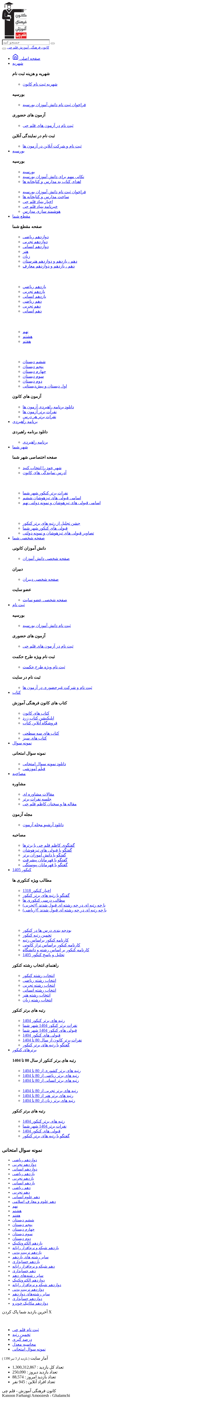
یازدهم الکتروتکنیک (27, 1243)
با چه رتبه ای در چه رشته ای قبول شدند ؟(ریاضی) (65, 910)
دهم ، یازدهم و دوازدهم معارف (49, 266)
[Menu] (4, 48)
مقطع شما (21, 216)
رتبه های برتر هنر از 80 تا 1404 (48, 1095)
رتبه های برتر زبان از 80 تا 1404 (49, 1100)
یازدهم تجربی (34, 291)
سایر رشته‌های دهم (27, 1276)
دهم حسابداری (24, 1271)
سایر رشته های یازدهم (30, 1257)
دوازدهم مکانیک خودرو (30, 1303)
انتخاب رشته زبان (37, 1000)
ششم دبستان (34, 361)
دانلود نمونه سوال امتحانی (44, 764)
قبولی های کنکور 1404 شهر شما (50, 1030)
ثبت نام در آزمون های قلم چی (48, 125)
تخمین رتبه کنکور (37, 935)
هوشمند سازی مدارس (41, 211)
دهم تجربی (32, 306)
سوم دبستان (33, 376)
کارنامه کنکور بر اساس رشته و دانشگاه (56, 950)
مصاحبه (19, 773)
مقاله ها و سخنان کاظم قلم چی (50, 804)
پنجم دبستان (33, 366)
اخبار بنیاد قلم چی (38, 201)
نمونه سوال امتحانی (29, 1349)
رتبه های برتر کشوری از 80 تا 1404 (52, 1070)
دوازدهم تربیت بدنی (28, 1289)
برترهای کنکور (24, 1050)
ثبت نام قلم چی (25, 1329)
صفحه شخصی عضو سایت (45, 600)
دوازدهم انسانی (36, 246)
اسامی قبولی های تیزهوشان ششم (52, 498)
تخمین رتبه (21, 1334)
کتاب (16, 692)
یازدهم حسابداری (26, 1262)
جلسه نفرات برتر (37, 799)
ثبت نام (18, 605)
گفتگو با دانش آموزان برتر (44, 855)
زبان (26, 256)
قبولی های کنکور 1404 (41, 1035)
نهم (25, 331)
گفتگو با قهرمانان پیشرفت (45, 860)
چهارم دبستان (34, 371)
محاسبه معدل (24, 1344)
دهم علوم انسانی (26, 1197)
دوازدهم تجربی (35, 241)
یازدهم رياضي (34, 286)
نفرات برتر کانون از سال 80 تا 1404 (52, 1040)
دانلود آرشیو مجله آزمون (43, 825)
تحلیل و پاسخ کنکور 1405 (43, 955)
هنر (25, 251)
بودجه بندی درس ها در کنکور (47, 930)
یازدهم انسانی (34, 296)
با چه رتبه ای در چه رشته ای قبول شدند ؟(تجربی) (64, 905)
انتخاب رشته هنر (36, 995)
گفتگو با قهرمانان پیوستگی (45, 865)
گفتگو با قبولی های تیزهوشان (47, 850)
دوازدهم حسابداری (27, 1299)
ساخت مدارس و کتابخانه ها (46, 197)
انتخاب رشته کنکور (39, 975)
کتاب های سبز (35, 738)
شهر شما (20, 447)
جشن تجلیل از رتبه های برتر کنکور (51, 523)
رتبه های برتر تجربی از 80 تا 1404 (50, 1091)
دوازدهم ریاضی (36, 237)
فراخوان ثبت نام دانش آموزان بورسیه (54, 105)
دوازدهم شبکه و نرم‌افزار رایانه (36, 1285)
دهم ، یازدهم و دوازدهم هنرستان (50, 261)
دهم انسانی (32, 311)
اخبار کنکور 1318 (37, 890)
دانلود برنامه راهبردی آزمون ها (48, 407)
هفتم (27, 341)
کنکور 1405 (21, 870)
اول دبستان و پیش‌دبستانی (45, 386)
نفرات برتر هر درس (39, 416)
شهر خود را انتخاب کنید (42, 468)
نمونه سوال (22, 743)
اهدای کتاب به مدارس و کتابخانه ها (52, 181)
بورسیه (18, 151)
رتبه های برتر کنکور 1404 (44, 1020)
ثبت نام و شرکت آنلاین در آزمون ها (52, 146)
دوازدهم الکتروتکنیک (28, 1280)
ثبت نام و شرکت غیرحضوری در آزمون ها (57, 687)
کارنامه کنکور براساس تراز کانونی (51, 945)
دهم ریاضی (32, 301)
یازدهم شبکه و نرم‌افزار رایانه (35, 1248)
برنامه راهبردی (25, 421)
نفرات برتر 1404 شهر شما (44, 1126)
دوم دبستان (32, 381)
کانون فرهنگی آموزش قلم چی (28, 47)
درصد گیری (22, 1339)
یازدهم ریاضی (23, 1174)
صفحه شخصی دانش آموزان (46, 558)
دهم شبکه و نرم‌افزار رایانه (33, 1266)
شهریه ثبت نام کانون (40, 84)
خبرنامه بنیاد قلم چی (40, 206)
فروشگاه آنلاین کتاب (40, 723)
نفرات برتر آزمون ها (40, 412)
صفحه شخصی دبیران (41, 579)
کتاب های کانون (36, 713)
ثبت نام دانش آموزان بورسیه (47, 625)
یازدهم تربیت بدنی (27, 1252)
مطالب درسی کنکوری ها (44, 900)
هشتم (27, 336)
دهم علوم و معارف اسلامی (34, 1202)
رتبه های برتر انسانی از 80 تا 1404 (51, 1080)
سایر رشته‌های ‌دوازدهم (31, 1294)
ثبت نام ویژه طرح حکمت (44, 667)
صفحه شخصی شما (28, 538)
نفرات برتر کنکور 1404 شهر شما (50, 1025)
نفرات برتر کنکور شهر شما (45, 493)
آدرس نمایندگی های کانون (44, 473)
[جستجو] (53, 43)
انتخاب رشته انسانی (39, 990)
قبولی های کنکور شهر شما (45, 528)
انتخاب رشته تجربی (39, 985)
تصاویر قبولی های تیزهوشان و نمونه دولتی (58, 533)
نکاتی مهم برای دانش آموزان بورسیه (53, 176)
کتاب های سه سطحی (41, 733)
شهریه (17, 63)
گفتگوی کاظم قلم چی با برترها (49, 845)
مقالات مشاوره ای (38, 794)
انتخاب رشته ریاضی (39, 980)
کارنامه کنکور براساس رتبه (46, 940)
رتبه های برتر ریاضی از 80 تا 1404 (51, 1075)
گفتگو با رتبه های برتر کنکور (46, 895)
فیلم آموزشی (34, 769)
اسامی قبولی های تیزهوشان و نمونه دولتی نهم (62, 503)
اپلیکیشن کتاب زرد (38, 718)
